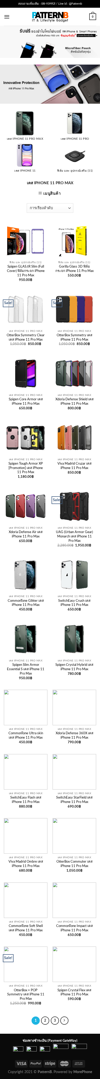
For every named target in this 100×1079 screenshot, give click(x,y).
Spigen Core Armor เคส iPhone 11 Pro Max (26, 401)
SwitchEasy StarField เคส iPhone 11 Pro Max (74, 800)
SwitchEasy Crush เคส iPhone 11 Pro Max (74, 603)
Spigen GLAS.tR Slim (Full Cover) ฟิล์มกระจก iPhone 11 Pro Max (26, 271)
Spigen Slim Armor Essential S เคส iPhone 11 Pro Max (25, 669)
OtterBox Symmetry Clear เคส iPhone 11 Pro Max (26, 337)
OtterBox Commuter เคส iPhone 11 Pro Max (74, 864)
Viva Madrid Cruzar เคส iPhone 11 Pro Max (74, 466)
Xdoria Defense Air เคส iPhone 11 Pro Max (26, 534)
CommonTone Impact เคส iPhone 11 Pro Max (74, 928)
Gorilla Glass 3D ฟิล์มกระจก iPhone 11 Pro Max (74, 269)
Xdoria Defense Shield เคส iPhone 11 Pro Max (74, 401)
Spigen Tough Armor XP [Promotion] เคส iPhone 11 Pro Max (25, 468)
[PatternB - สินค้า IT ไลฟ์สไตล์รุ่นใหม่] (50, 16)
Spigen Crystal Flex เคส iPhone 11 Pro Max (74, 992)
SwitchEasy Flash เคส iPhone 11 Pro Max (25, 800)
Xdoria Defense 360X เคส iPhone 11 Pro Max (74, 735)
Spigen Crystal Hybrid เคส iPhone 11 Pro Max (74, 667)
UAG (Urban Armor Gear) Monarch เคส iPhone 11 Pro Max (74, 536)
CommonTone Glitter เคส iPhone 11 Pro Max (26, 603)
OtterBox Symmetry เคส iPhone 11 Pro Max (74, 337)
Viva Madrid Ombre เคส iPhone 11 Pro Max (25, 864)
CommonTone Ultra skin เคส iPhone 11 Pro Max (25, 735)
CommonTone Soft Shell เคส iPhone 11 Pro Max (26, 928)
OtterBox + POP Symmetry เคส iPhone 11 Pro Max (25, 995)
